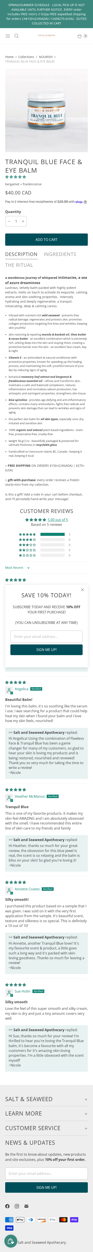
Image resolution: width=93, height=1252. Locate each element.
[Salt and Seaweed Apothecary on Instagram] (19, 1206)
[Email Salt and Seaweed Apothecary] (29, 1206)
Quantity (13, 211)
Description (21, 254)
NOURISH (46, 57)
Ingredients (60, 254)
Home (9, 57)
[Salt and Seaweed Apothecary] (46, 36)
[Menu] (7, 36)
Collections (26, 57)
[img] (15, 579)
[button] (15, 176)
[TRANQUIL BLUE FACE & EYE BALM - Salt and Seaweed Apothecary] (46, 110)
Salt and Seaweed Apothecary (42, 1242)
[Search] (16, 36)
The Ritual (19, 265)
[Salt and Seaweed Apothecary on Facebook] (10, 1206)
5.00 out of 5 (58, 519)
